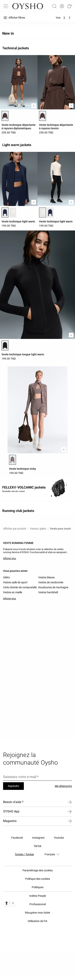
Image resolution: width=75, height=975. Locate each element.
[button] (69, 6)
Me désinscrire (63, 786)
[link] (62, 6)
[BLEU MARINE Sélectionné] (5, 212)
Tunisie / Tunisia (24, 854)
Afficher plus (9, 558)
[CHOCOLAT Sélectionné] (5, 116)
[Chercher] (54, 6)
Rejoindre (13, 786)
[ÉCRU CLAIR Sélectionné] (42, 212)
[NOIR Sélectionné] (5, 345)
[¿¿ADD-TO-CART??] (34, 105)
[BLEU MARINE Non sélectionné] (50, 212)
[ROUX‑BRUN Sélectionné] (12, 460)
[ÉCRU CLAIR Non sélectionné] (12, 212)
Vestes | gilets (38, 528)
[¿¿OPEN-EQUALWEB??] (9, 903)
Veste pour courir (60, 528)
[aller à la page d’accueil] (27, 6)
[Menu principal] (6, 6)
